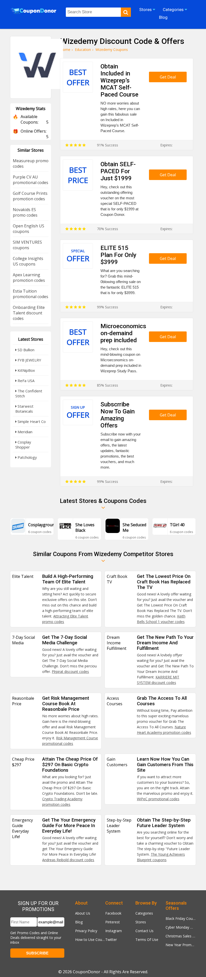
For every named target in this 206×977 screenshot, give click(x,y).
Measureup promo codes (30, 163)
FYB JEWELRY (29, 360)
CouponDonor (86, 971)
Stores (140, 922)
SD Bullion (25, 349)
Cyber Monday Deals (181, 927)
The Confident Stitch (28, 393)
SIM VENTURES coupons (27, 244)
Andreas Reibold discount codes (68, 859)
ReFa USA (25, 380)
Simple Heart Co (31, 421)
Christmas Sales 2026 (181, 936)
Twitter (111, 939)
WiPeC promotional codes (158, 798)
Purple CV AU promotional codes (30, 179)
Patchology (27, 457)
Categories (144, 913)
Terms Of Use (146, 939)
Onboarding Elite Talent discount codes (29, 313)
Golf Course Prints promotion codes (30, 196)
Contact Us (144, 930)
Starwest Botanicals (24, 409)
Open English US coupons (28, 228)
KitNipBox (26, 370)
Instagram (113, 930)
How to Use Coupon (90, 939)
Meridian (24, 431)
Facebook (113, 913)
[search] (126, 12)
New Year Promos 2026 (181, 944)
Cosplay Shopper (23, 444)
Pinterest (112, 922)
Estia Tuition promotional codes (30, 293)
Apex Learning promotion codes (29, 277)
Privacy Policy (86, 930)
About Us (82, 913)
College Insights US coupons (28, 261)
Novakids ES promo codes (25, 212)
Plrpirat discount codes (70, 671)
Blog (79, 922)
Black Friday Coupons (181, 918)
